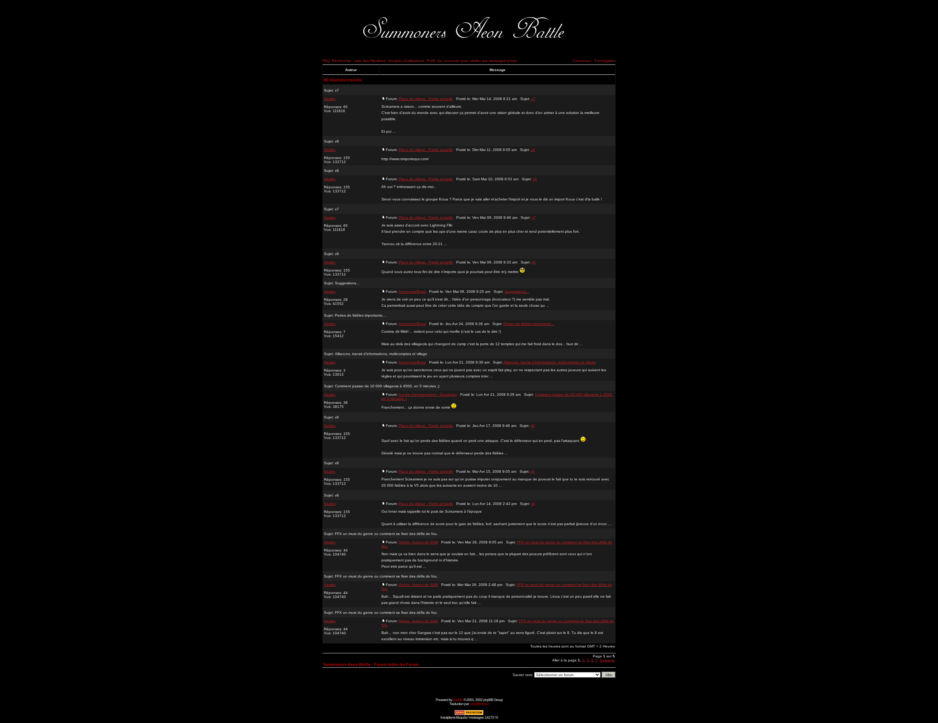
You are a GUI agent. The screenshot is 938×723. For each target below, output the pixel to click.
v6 (337, 141)
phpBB (458, 700)
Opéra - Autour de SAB (418, 542)
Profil (430, 61)
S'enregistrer (605, 61)
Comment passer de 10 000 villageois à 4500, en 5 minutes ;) (387, 386)
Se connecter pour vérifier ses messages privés (477, 61)
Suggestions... (347, 283)
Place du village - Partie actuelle (426, 99)
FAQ (326, 61)
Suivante (607, 660)
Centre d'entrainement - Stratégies (428, 394)
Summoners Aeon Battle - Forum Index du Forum (371, 664)
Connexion (582, 61)
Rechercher (341, 61)
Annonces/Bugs (412, 291)
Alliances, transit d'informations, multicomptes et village (381, 354)
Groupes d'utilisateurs (406, 61)
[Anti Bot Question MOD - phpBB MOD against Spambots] (469, 714)
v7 (337, 90)
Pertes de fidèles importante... (360, 315)
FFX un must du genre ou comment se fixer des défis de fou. (386, 534)
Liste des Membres (369, 61)
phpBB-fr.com (480, 704)
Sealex (330, 99)
